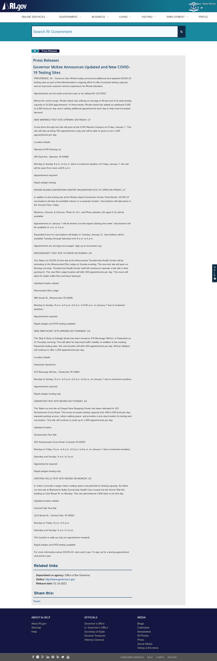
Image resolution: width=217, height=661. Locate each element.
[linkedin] (48, 657)
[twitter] (62, 657)
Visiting (147, 17)
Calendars (143, 627)
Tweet (36, 601)
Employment (176, 17)
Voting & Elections (148, 648)
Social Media (145, 644)
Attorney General (94, 639)
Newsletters (144, 631)
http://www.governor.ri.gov (60, 579)
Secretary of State (94, 631)
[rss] (58, 657)
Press (203, 17)
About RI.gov (38, 623)
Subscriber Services (132, 657)
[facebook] (33, 657)
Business (98, 17)
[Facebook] (198, 8)
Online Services (33, 17)
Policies (172, 657)
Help (34, 631)
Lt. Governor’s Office (96, 627)
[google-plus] (42, 657)
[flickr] (37, 657)
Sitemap (36, 627)
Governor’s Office (94, 623)
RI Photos (143, 635)
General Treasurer (94, 635)
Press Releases (49, 51)
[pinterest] (52, 657)
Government (68, 17)
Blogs (140, 623)
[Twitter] (202, 8)
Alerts (160, 657)
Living (123, 17)
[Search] (181, 31)
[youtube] (68, 657)
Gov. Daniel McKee (206, 4)
